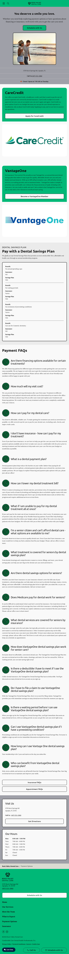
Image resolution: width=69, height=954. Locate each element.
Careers (28, 944)
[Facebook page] (3, 931)
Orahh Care (36, 944)
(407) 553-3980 (37, 76)
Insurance (6, 926)
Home (4, 902)
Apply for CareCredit (34, 116)
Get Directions (34, 821)
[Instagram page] (7, 931)
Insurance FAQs (34, 782)
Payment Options (9, 921)
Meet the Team (8, 912)
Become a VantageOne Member (34, 196)
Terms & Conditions (18, 944)
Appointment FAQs (34, 789)
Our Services (7, 907)
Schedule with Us (34, 28)
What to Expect (8, 916)
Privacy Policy (7, 944)
